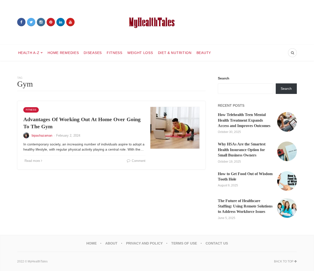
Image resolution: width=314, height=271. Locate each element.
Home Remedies (63, 53)
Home (91, 243)
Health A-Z (28, 53)
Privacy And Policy (144, 243)
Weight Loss (140, 53)
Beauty (203, 53)
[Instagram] (41, 22)
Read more (32, 161)
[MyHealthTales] (157, 22)
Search (223, 78)
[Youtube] (70, 22)
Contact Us (217, 243)
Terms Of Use (184, 243)
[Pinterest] (51, 22)
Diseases (93, 53)
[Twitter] (31, 22)
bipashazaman (42, 135)
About (111, 243)
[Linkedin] (60, 22)
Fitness (114, 53)
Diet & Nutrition (175, 53)
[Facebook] (21, 22)
